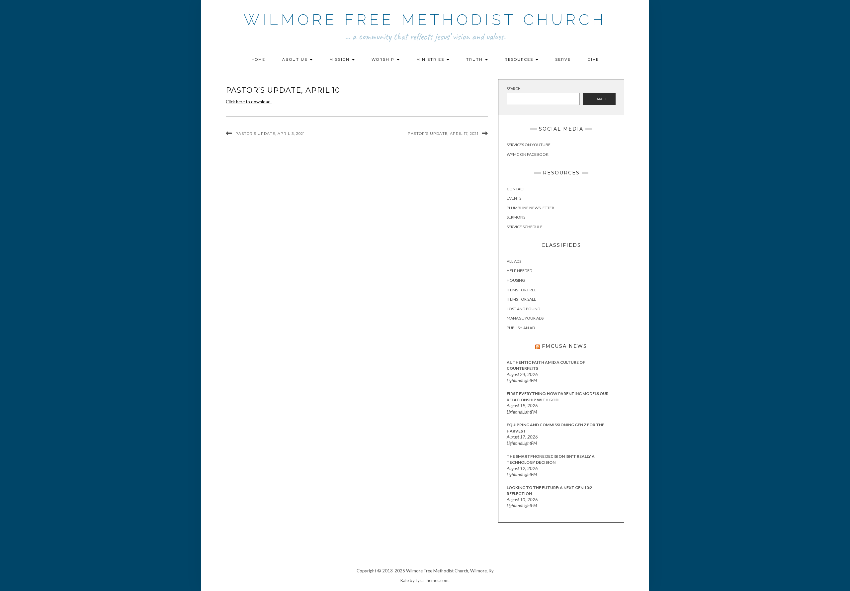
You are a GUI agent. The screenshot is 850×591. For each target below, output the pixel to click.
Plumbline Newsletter (530, 207)
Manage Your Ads (525, 318)
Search (514, 88)
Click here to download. (249, 101)
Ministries (431, 59)
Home (258, 59)
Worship (384, 59)
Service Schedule (525, 226)
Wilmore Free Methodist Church (425, 20)
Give (593, 59)
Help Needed (519, 270)
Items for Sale (521, 299)
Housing (516, 280)
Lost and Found (523, 308)
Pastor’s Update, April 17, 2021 (443, 133)
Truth (475, 59)
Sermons (516, 217)
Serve (563, 59)
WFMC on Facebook (528, 154)
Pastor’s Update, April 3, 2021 (270, 133)
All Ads (514, 261)
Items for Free (522, 289)
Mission (340, 59)
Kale (404, 580)
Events (514, 198)
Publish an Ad (521, 327)
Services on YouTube (529, 144)
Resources (520, 59)
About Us (295, 59)
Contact (516, 188)
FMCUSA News (564, 346)
